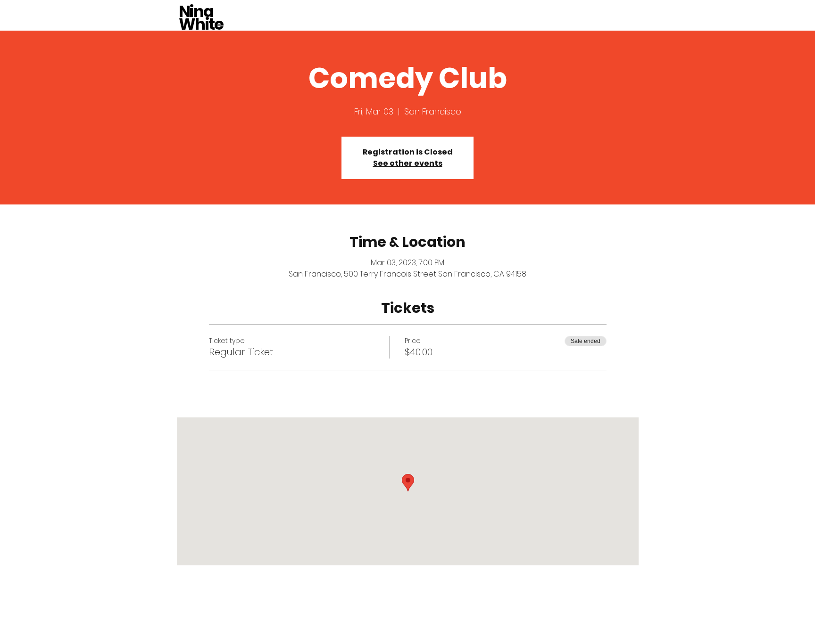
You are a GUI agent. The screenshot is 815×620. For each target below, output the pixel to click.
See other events (407, 163)
